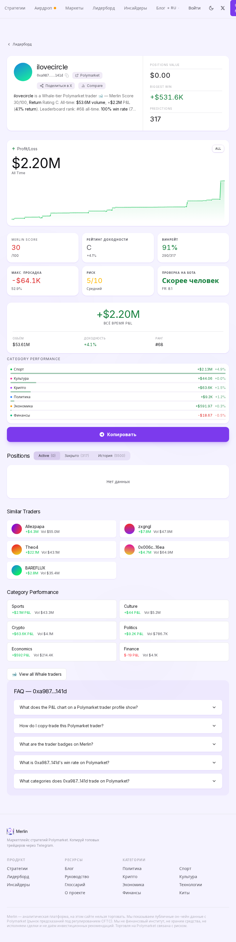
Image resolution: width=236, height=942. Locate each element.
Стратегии (15, 7)
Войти (195, 7)
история (111, 455)
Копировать (121, 434)
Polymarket (90, 75)
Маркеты (74, 7)
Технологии (190, 884)
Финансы (132, 892)
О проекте (75, 892)
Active (47, 455)
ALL (218, 149)
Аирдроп (43, 7)
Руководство (77, 876)
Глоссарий (75, 884)
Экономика (133, 884)
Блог (160, 7)
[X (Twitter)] (223, 8)
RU (173, 8)
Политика (132, 868)
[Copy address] (67, 75)
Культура (188, 876)
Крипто (130, 876)
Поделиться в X (58, 85)
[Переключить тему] (212, 8)
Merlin (22, 831)
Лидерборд (104, 7)
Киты (184, 892)
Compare (95, 85)
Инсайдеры (135, 7)
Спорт (185, 868)
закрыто (77, 455)
